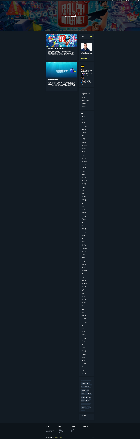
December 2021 (84, 196)
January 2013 (84, 351)
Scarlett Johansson (83, 404)
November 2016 (84, 284)
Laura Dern (87, 396)
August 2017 (83, 271)
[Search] (91, 36)
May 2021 (83, 206)
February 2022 (84, 193)
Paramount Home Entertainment (85, 400)
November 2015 (84, 302)
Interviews (83, 96)
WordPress (60, 437)
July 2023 (83, 168)
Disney (88, 389)
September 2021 (84, 200)
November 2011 (84, 364)
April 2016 (83, 295)
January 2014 (84, 334)
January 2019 (84, 247)
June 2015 (83, 309)
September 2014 (84, 322)
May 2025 (83, 136)
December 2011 (84, 363)
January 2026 (84, 125)
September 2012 (84, 357)
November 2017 (84, 267)
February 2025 (84, 141)
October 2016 (84, 286)
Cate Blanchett (89, 387)
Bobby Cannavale (87, 386)
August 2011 (83, 367)
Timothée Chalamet (84, 407)
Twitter (72, 430)
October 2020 (84, 216)
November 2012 (84, 354)
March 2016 (83, 296)
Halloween (87, 390)
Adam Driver (85, 380)
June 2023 (83, 170)
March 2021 (83, 209)
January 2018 (84, 264)
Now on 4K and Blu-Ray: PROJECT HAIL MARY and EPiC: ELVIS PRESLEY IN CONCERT (87, 82)
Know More (49, 88)
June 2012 (83, 360)
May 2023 (83, 171)
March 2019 (83, 244)
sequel (88, 404)
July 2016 (83, 290)
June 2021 (83, 205)
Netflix (90, 397)
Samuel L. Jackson (88, 403)
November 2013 (84, 337)
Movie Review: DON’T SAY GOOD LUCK (88, 74)
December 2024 (84, 144)
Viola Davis (82, 410)
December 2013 (84, 335)
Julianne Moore (89, 394)
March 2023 (83, 174)
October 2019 (84, 234)
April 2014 (83, 329)
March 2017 (83, 279)
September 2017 (84, 270)
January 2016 (84, 299)
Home (59, 432)
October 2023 (84, 164)
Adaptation (89, 380)
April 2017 (83, 277)
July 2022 (83, 186)
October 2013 (84, 338)
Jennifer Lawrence (83, 394)
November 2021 (84, 197)
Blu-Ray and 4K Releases (86, 93)
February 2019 (84, 245)
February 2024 (84, 158)
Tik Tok (72, 431)
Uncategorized (84, 107)
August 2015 (83, 306)
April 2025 (83, 138)
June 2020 (83, 222)
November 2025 (84, 128)
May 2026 (83, 119)
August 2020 (84, 219)
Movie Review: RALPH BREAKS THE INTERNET (56, 48)
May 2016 (83, 293)
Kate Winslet (83, 396)
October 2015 (84, 303)
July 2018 (83, 255)
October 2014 (84, 321)
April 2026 (83, 120)
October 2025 (84, 129)
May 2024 (83, 154)
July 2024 (83, 151)
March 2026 (83, 122)
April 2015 (83, 312)
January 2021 (84, 212)
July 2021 (83, 203)
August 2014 (83, 324)
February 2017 (84, 280)
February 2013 (84, 350)
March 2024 (83, 157)
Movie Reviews (84, 97)
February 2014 (84, 332)
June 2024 (83, 152)
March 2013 (83, 348)
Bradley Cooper (83, 387)
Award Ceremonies (85, 91)
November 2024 (84, 145)
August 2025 (84, 132)
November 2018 (84, 250)
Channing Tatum (83, 389)
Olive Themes (55, 437)
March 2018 (83, 261)
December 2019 (84, 231)
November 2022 (84, 180)
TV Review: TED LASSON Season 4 (87, 77)
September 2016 (84, 287)
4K (81, 380)
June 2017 (83, 274)
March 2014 (83, 331)
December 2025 (84, 126)
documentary (83, 390)
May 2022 (83, 189)
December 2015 (84, 300)
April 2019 (83, 242)
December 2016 (84, 283)
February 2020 (84, 228)
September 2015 (84, 305)
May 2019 (83, 241)
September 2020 (84, 218)
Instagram (72, 429)
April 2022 (83, 190)
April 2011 (83, 370)
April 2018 (83, 260)
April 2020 (83, 225)
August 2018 (83, 254)
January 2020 (84, 229)
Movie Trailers (84, 99)
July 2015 (83, 308)
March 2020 (83, 226)
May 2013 (83, 345)
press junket (86, 401)
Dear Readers (84, 94)
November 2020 (84, 215)
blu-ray (82, 386)
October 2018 (84, 251)
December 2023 (84, 161)
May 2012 (83, 361)
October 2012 (84, 356)
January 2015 (84, 316)
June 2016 (83, 292)
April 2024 (83, 155)
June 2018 (83, 257)
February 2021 (84, 210)
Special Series (84, 103)
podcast (82, 401)
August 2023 (84, 167)
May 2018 (83, 258)
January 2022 (84, 194)
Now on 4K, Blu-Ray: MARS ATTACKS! (88, 66)
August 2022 (84, 184)
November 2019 (84, 232)
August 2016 (83, 289)
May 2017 (83, 276)
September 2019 (84, 235)
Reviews (60, 429)
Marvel (87, 397)
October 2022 (84, 181)
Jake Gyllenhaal (83, 393)
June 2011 (83, 369)
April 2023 (83, 173)
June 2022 (83, 187)
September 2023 (84, 165)
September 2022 (84, 183)
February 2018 (84, 263)
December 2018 (84, 248)
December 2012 (84, 353)
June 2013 (83, 344)
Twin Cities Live (84, 106)
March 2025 (83, 139)
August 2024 (84, 149)
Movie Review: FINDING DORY (53, 79)
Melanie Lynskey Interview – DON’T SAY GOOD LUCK (88, 70)
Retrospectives (61, 430)
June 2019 (83, 239)
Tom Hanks (89, 407)
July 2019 (83, 238)
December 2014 (84, 318)
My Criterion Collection (85, 100)
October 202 (84, 373)
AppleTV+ (88, 383)
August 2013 (83, 341)
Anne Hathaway (83, 383)
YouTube (72, 428)
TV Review (83, 104)
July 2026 (83, 116)
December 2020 (84, 213)
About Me (60, 428)
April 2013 (83, 347)
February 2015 (84, 315)
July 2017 (83, 273)
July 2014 (83, 325)
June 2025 (83, 135)
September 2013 (84, 340)
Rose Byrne (82, 403)
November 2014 (84, 319)
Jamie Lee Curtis (89, 393)
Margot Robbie (83, 397)
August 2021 (83, 202)
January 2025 (84, 142)
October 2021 (84, 199)
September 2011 (84, 366)
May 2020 (83, 223)
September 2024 (84, 148)
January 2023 (84, 177)
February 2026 (84, 123)
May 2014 (83, 328)
